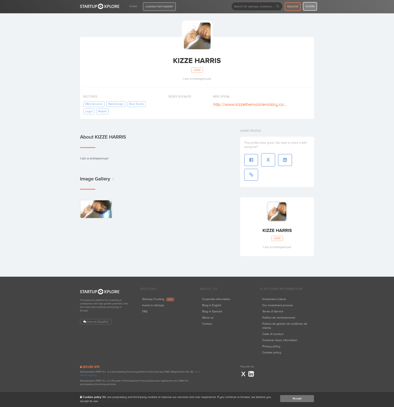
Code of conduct (272, 334)
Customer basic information (279, 340)
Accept (297, 398)
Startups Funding (157, 299)
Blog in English (211, 305)
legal (89, 111)
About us (208, 317)
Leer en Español (97, 321)
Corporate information (216, 299)
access (310, 6)
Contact (207, 323)
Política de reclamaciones (278, 317)
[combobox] (257, 6)
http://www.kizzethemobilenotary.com (250, 104)
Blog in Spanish (212, 311)
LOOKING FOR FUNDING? (159, 6)
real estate (136, 103)
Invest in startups (153, 305)
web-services (94, 103)
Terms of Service (272, 311)
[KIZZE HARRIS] (96, 209)
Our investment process (277, 305)
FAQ (145, 311)
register (292, 6)
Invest (133, 6)
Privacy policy (271, 346)
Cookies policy (271, 352)
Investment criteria (274, 299)
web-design (116, 103)
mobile (102, 111)
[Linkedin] (251, 374)
